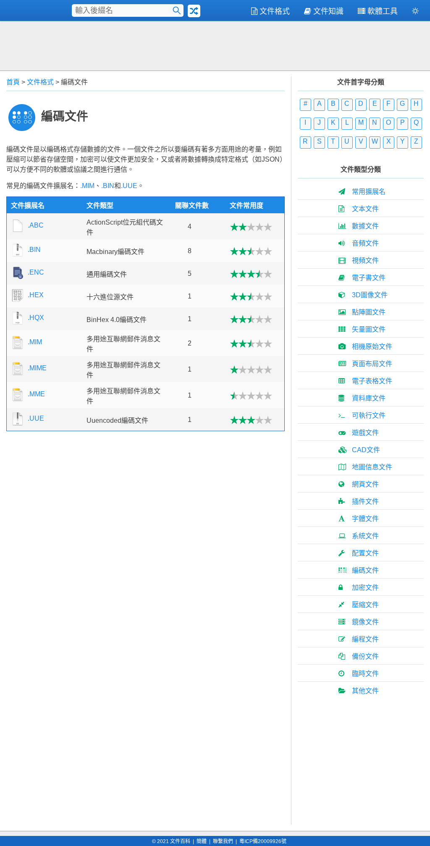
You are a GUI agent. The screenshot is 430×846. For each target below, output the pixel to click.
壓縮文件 (365, 604)
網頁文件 (365, 484)
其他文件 (365, 690)
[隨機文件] (194, 11)
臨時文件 (365, 673)
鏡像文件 (365, 622)
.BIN (107, 185)
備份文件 (365, 656)
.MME (36, 394)
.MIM (87, 185)
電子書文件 (368, 277)
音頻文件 (365, 243)
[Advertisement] (215, 45)
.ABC (36, 225)
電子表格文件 (372, 381)
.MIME (37, 368)
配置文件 (365, 553)
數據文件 (365, 226)
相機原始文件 (372, 346)
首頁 (13, 82)
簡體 (202, 841)
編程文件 (365, 639)
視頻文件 (365, 260)
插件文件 (365, 501)
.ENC (36, 272)
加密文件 (365, 587)
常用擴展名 (368, 191)
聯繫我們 (223, 841)
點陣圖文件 (368, 312)
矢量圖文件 (368, 329)
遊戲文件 (365, 432)
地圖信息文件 (372, 467)
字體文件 (365, 518)
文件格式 (275, 11)
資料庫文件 (368, 398)
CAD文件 (366, 449)
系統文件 (365, 536)
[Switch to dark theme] (415, 12)
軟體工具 (382, 11)
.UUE (129, 185)
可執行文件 (368, 415)
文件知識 (328, 11)
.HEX (36, 295)
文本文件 (365, 208)
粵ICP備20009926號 (262, 841)
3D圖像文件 (370, 295)
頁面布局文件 (372, 363)
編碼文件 (365, 570)
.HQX (36, 317)
